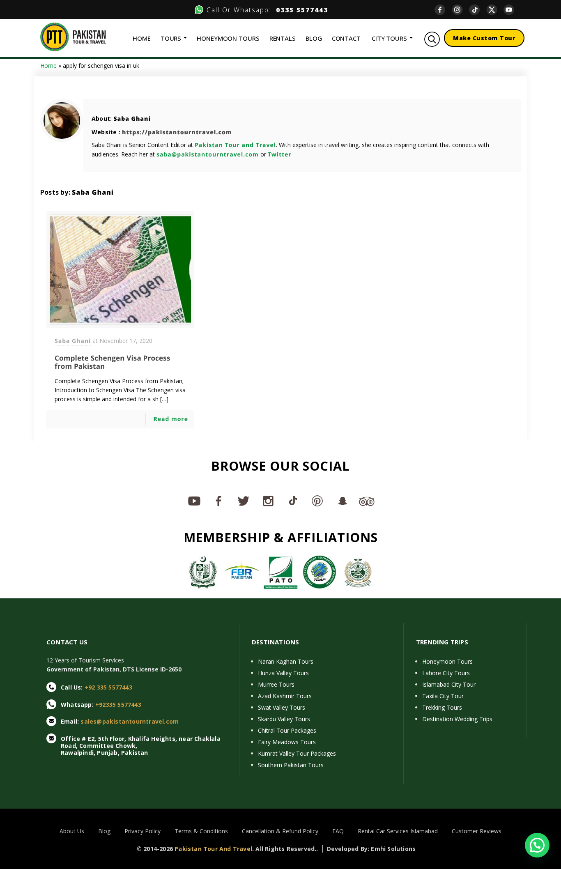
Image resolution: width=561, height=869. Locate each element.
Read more (170, 419)
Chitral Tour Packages (287, 730)
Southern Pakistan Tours (291, 765)
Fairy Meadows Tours (287, 742)
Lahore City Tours (446, 673)
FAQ (338, 831)
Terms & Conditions (201, 831)
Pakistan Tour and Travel (235, 145)
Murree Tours (276, 684)
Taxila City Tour (443, 696)
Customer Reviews (476, 831)
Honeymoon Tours (447, 661)
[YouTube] (512, 9)
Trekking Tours (442, 707)
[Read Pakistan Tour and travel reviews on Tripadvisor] (366, 500)
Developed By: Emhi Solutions (371, 849)
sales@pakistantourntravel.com (129, 721)
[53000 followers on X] (243, 500)
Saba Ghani (132, 119)
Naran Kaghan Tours (285, 661)
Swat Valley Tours (281, 707)
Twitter (280, 155)
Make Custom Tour (484, 38)
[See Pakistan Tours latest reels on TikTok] (293, 500)
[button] (537, 845)
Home (48, 65)
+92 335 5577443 (108, 687)
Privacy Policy (142, 831)
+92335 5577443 (118, 704)
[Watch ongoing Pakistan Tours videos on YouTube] (194, 500)
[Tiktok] (477, 9)
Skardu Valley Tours (284, 719)
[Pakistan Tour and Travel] (73, 36)
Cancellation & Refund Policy (280, 831)
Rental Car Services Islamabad (398, 831)
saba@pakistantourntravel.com (207, 155)
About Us (72, 831)
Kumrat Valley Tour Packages (297, 753)
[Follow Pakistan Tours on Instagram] (268, 500)
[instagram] (460, 9)
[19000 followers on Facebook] (219, 500)
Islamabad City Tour (449, 684)
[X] (495, 9)
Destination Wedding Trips (457, 719)
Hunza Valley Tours (283, 673)
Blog (104, 831)
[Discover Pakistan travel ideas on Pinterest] (317, 500)
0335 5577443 (299, 9)
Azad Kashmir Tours (285, 696)
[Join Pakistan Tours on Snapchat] (342, 500)
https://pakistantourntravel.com (177, 132)
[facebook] (443, 9)
